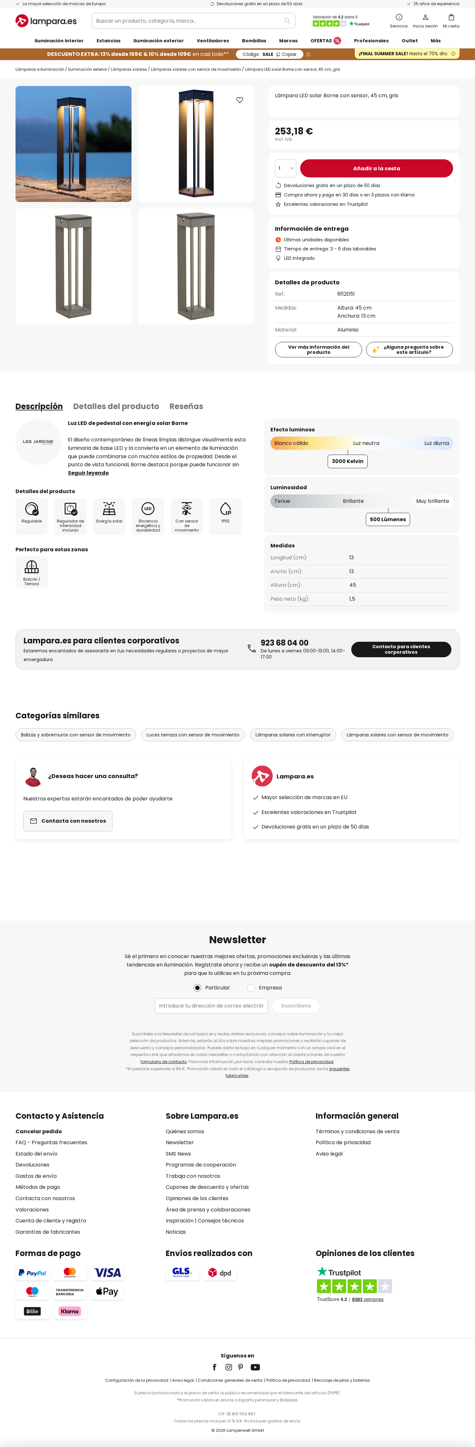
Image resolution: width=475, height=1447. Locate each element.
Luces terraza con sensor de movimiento (193, 735)
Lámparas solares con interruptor (293, 735)
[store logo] (46, 20)
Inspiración (180, 1220)
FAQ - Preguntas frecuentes (51, 1142)
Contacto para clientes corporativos (401, 649)
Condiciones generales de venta (230, 1380)
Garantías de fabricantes (48, 1232)
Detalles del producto (116, 406)
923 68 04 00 (285, 643)
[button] (74, 266)
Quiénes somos (185, 1131)
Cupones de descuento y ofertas (207, 1187)
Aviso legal (329, 1153)
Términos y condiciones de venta (357, 1131)
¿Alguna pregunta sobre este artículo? (414, 350)
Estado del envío (37, 1153)
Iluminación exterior (87, 69)
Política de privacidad (311, 1061)
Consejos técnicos (221, 1220)
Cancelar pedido (39, 1131)
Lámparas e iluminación (40, 69)
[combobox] (193, 20)
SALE (270, 54)
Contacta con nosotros (45, 1198)
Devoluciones (32, 1164)
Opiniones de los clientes (197, 1198)
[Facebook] (219, 1367)
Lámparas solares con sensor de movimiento (196, 69)
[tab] (39, 406)
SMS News (178, 1153)
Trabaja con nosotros (193, 1176)
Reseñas (186, 406)
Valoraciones (32, 1209)
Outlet (410, 40)
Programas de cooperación (201, 1164)
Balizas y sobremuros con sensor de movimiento (76, 735)
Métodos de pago (38, 1187)
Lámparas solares (129, 69)
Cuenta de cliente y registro (51, 1220)
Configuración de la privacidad (136, 1380)
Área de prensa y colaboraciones (208, 1209)
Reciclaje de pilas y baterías (342, 1380)
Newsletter (180, 1142)
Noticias (176, 1232)
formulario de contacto (164, 1061)
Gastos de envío (36, 1176)
